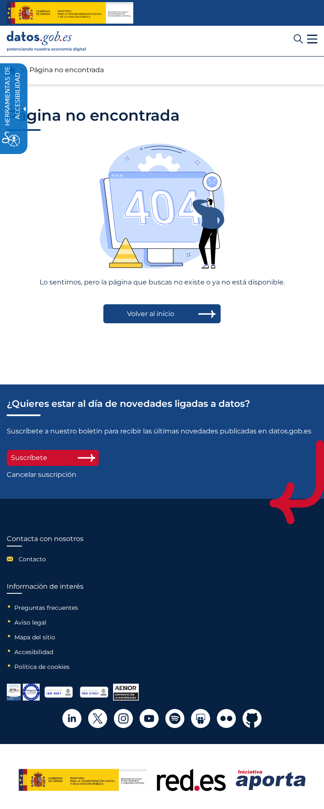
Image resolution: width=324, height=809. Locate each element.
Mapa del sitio (34, 637)
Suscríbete (29, 458)
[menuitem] (45, 559)
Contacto (32, 559)
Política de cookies (42, 667)
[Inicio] (46, 41)
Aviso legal (30, 622)
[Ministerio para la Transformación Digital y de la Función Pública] (70, 13)
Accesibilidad (33, 652)
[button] (312, 39)
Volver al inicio (150, 314)
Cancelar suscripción (41, 475)
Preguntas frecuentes (46, 607)
